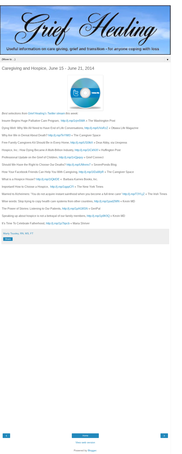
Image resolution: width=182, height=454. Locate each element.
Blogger (92, 450)
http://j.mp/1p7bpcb (58, 223)
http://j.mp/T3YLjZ (133, 194)
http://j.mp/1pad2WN (107, 201)
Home (85, 435)
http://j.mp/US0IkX (81, 142)
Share (8, 239)
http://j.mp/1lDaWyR (91, 171)
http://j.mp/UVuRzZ (96, 128)
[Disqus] (85, 290)
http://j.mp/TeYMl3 (59, 135)
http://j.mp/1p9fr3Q (98, 215)
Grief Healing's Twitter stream (46, 113)
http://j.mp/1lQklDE (48, 179)
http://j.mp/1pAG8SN (75, 208)
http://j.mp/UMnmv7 (78, 164)
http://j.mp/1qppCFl (62, 186)
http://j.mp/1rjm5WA (73, 120)
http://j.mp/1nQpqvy (71, 157)
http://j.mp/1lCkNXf (86, 150)
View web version (85, 442)
